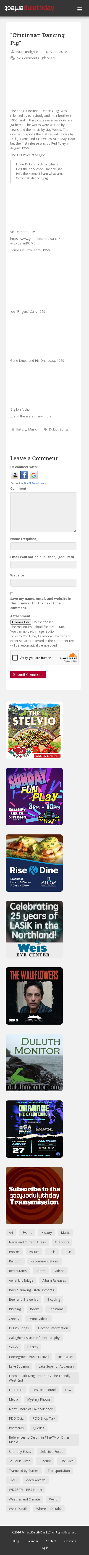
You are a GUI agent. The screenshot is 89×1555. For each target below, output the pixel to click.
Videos (59, 1271)
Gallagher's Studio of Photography (34, 1338)
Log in (44, 1548)
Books (34, 1309)
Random (15, 1261)
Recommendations (45, 1261)
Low (68, 1390)
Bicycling (53, 1299)
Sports (40, 1271)
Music (32, 429)
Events (27, 1232)
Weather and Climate (24, 1499)
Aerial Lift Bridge (21, 1280)
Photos (14, 1252)
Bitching (15, 1309)
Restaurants (18, 1271)
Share (51, 58)
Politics (34, 1252)
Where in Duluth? (48, 1508)
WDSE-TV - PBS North (25, 1489)
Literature (16, 1390)
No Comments (28, 58)
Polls (51, 1252)
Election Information (53, 1328)
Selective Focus (51, 1451)
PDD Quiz (16, 1418)
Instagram (65, 1357)
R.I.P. (68, 1252)
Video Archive (36, 1480)
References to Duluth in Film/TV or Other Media (39, 1439)
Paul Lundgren (27, 51)
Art (11, 1232)
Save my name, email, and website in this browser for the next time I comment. (40, 603)
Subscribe (69, 1541)
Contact (51, 1541)
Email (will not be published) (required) (42, 557)
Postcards (16, 1428)
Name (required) (23, 539)
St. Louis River (19, 1461)
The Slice (66, 1461)
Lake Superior (19, 1366)
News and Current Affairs (27, 1242)
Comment (18, 488)
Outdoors (62, 1242)
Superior (45, 1461)
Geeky (13, 1347)
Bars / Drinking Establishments (31, 1290)
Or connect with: (24, 467)
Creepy (14, 1318)
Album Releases (54, 1280)
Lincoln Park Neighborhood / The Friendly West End (39, 1378)
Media (13, 1399)
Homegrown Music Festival (29, 1357)
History (21, 429)
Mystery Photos (39, 1399)
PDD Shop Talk (44, 1418)
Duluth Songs (59, 429)
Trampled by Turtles (24, 1470)
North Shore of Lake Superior (30, 1409)
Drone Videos (38, 1318)
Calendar (32, 1541)
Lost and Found (44, 1390)
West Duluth (18, 1508)
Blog (16, 1541)
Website (17, 575)
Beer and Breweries (23, 1299)
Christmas (56, 1309)
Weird (53, 1499)
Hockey (32, 1347)
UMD (13, 1480)
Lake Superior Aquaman (56, 1366)
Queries (38, 1428)
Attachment (20, 616)
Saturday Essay (20, 1451)
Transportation (59, 1470)
